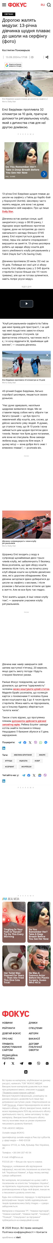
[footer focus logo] (15, 1014)
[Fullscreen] (47, 355)
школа (24, 761)
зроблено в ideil (11, 1238)
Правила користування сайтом (12, 1046)
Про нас (7, 1038)
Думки (33, 1022)
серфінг (10, 767)
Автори (33, 1033)
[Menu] (4, 4)
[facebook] (4, 1063)
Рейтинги (8, 1028)
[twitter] (12, 1063)
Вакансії (34, 1038)
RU (43, 4)
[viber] (38, 1063)
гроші (9, 761)
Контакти (41, 1232)
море (42, 755)
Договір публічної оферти (35, 1046)
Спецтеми (35, 1028)
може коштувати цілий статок (31, 689)
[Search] (48, 4)
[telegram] (21, 1063)
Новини (7, 1022)
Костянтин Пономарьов (16, 50)
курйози (27, 767)
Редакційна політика (10, 1057)
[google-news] (47, 1063)
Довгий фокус (11, 1033)
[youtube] (30, 1063)
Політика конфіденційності (18, 1232)
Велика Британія (23, 755)
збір (38, 761)
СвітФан (8, 14)
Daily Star (7, 211)
